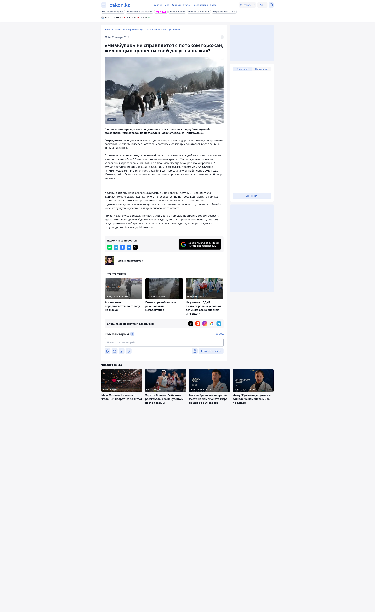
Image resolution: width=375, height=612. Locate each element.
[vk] (129, 247)
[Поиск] (271, 5)
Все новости (153, 29)
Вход (221, 333)
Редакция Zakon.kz (172, 29)
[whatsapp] (109, 247)
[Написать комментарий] (164, 342)
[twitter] (135, 247)
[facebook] (122, 247)
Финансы (176, 5)
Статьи (186, 5)
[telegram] (116, 247)
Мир (167, 5)
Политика (157, 5)
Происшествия (200, 5)
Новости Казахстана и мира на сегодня (124, 29)
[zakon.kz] (120, 5)
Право (213, 5)
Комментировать (211, 351)
